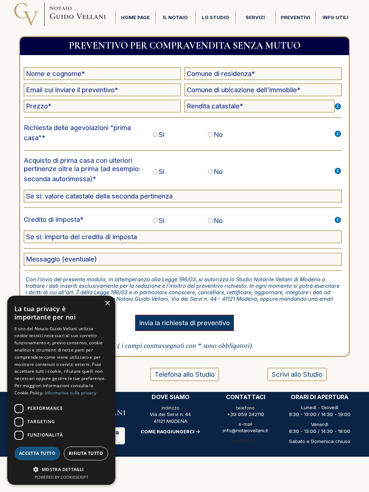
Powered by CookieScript (61, 477)
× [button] (107, 303)
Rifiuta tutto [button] (86, 453)
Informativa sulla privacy (71, 393)
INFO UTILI (335, 17)
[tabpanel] (170, 414)
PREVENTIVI (295, 17)
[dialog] (61, 390)
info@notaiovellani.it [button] (245, 430)
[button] (61, 469)
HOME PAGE (135, 17)
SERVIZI (255, 17)
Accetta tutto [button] (37, 453)
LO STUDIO (215, 17)
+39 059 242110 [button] (245, 414)
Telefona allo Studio (185, 374)
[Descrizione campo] (338, 106)
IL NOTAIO (175, 17)
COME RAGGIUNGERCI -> (170, 431)
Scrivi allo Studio (297, 374)
